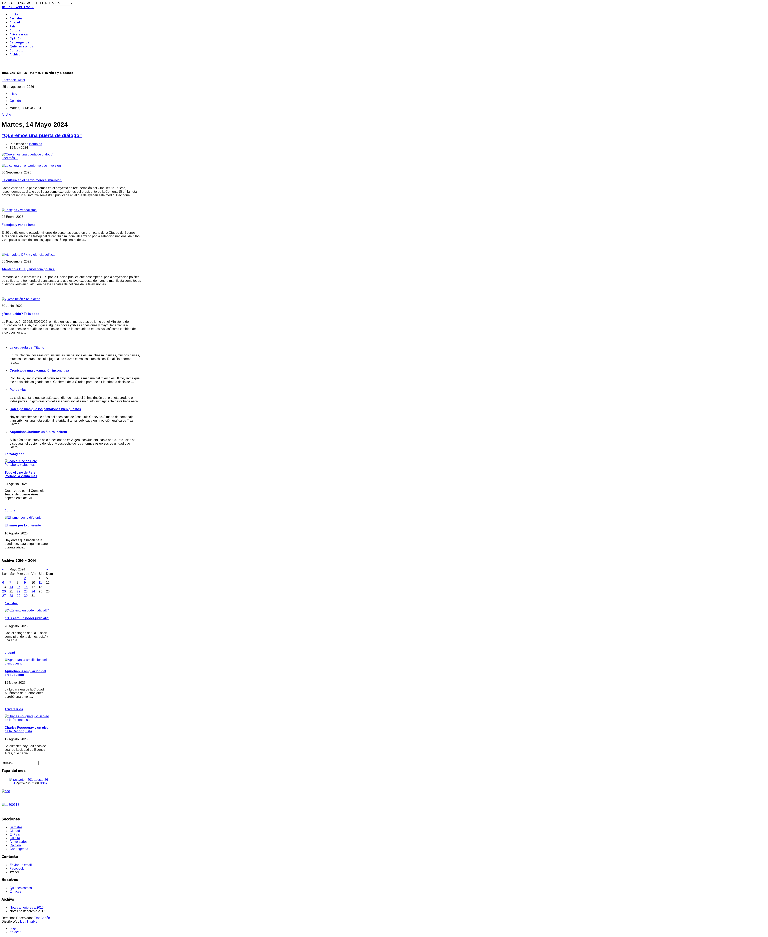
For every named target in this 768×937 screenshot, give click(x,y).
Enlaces (15, 891)
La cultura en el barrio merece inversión (32, 180)
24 (33, 591)
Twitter (20, 80)
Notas (43, 783)
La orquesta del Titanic (27, 347)
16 (26, 587)
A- (10, 114)
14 (11, 587)
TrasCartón (42, 918)
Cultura (15, 31)
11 (40, 582)
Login (14, 928)
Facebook (9, 80)
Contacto (17, 51)
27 (4, 595)
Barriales (16, 19)
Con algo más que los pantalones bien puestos (45, 409)
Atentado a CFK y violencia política (28, 269)
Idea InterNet (29, 921)
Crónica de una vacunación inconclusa (39, 370)
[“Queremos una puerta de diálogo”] (27, 154)
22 (18, 591)
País (13, 27)
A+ (4, 114)
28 (11, 595)
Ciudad (15, 23)
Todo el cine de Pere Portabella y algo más (21, 474)
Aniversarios (19, 35)
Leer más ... (10, 158)
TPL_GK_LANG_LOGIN (18, 7)
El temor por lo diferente (23, 525)
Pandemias (18, 389)
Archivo (15, 55)
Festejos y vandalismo (19, 224)
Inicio (14, 15)
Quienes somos (21, 888)
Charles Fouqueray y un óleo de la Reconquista (27, 729)
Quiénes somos (21, 47)
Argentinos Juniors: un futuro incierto (38, 432)
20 (4, 591)
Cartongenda (19, 43)
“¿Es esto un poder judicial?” (27, 618)
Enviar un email (21, 865)
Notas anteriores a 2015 (27, 907)
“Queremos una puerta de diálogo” (42, 135)
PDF (13, 783)
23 (26, 591)
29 (18, 595)
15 (18, 587)
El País (15, 834)
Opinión (15, 39)
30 (26, 595)
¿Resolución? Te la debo (20, 314)
